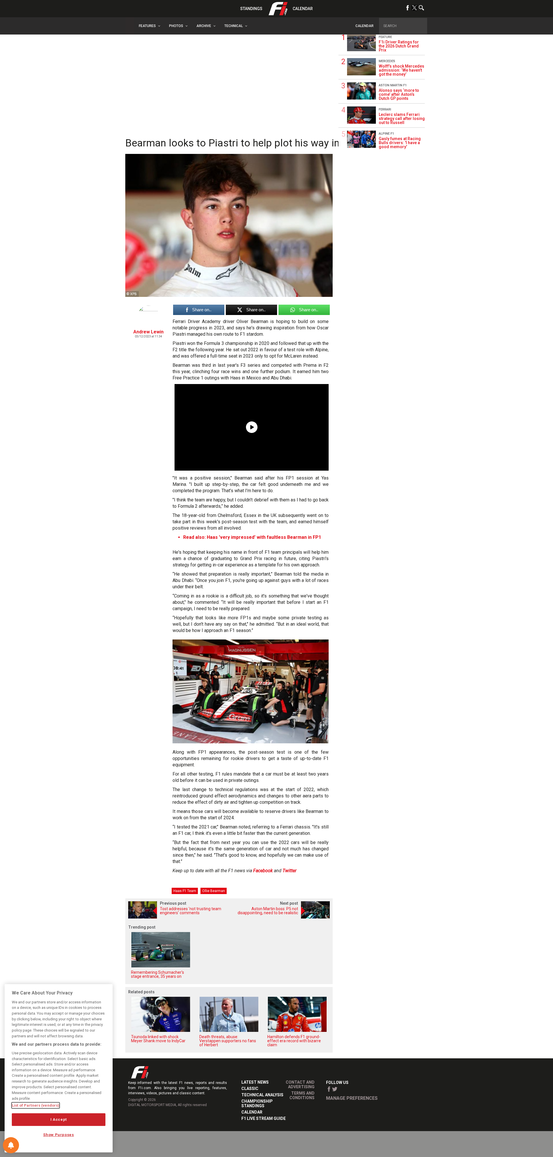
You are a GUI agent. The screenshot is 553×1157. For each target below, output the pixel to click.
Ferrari (385, 109)
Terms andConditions (302, 1095)
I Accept (58, 1119)
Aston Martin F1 (393, 85)
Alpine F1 (386, 133)
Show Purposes (58, 1135)
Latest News (255, 1082)
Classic (249, 1088)
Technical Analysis (262, 1095)
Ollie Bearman (213, 891)
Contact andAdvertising (300, 1084)
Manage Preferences (352, 1098)
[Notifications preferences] (11, 1145)
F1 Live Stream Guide (263, 1118)
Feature (385, 37)
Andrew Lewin (148, 332)
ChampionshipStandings (257, 1103)
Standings (251, 8)
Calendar (303, 8)
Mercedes (387, 61)
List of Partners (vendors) (35, 1105)
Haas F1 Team (184, 891)
